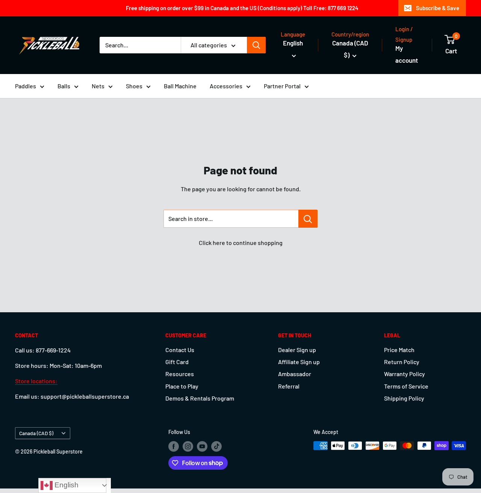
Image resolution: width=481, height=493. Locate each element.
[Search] (256, 45)
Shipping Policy (404, 398)
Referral (288, 386)
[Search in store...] (308, 219)
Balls (63, 85)
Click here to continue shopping (241, 242)
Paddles (25, 85)
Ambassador (294, 373)
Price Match (399, 349)
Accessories (226, 85)
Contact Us (179, 349)
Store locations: (36, 380)
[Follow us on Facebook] (173, 446)
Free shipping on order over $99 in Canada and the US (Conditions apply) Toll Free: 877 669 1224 (242, 8)
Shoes (134, 85)
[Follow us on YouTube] (202, 446)
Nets (98, 85)
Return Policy (401, 361)
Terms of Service (406, 386)
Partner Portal (282, 85)
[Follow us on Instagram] (188, 446)
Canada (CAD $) (36, 433)
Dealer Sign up (297, 349)
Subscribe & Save (437, 8)
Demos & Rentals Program (199, 398)
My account (406, 54)
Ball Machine (180, 85)
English (66, 485)
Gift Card (177, 361)
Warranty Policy (404, 373)
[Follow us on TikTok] (216, 446)
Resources (179, 373)
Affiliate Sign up (299, 361)
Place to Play (181, 386)
